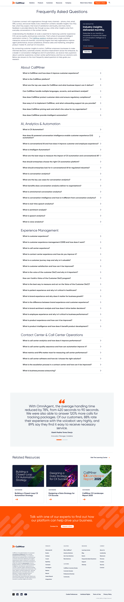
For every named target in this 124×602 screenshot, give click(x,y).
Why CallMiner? (68, 550)
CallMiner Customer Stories (71, 568)
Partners (102, 558)
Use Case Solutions (69, 556)
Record (47, 573)
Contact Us (54, 526)
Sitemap (84, 564)
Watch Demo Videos (86, 3)
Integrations (48, 579)
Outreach (47, 564)
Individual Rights (85, 594)
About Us (102, 550)
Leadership (103, 553)
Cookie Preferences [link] (71, 594)
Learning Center (86, 550)
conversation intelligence (18, 554)
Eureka (47, 553)
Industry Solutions (68, 553)
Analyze (47, 556)
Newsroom (102, 556)
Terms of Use (97, 594)
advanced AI (26, 563)
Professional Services (69, 574)
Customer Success (68, 571)
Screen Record (49, 576)
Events (83, 556)
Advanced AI (48, 550)
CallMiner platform (39, 38)
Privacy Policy (108, 594)
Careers (102, 561)
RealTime (47, 561)
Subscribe (87, 51)
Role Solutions (67, 558)
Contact (102, 567)
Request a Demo (100, 3)
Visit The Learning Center (99, 457)
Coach (47, 558)
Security (102, 564)
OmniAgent (48, 567)
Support (84, 561)
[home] (18, 3)
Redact (47, 570)
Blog (83, 553)
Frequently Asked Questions (89, 558)
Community (66, 576)
